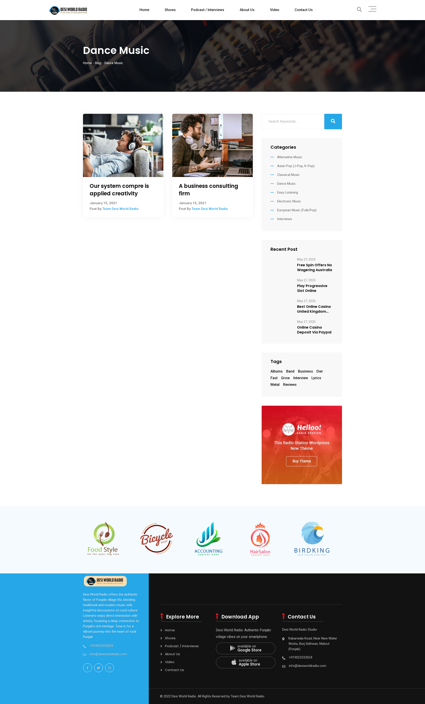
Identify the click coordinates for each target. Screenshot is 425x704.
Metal (275, 384)
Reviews (290, 384)
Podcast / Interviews (207, 10)
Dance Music (286, 184)
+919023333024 (101, 646)
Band (290, 371)
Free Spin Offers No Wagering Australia (314, 267)
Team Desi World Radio (120, 209)
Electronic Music (289, 201)
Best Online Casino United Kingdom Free (314, 309)
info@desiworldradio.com (108, 654)
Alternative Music (289, 157)
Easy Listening (287, 192)
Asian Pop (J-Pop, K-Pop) (296, 166)
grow (285, 378)
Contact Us (304, 10)
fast (274, 378)
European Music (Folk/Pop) (297, 210)
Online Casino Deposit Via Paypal (314, 330)
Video (274, 10)
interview (300, 378)
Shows (170, 10)
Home (144, 10)
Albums (276, 371)
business (305, 371)
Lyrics (316, 378)
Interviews (284, 219)
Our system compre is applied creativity (119, 189)
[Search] (359, 10)
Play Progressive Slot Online (312, 288)
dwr (320, 371)
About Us (247, 10)
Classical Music (288, 175)
